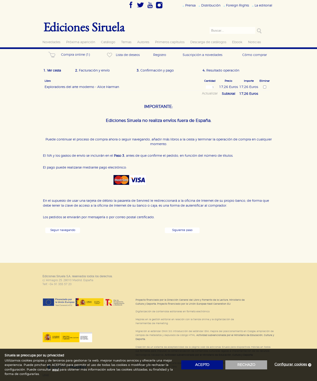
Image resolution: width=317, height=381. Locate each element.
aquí (55, 369)
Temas (126, 42)
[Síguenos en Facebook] (131, 8)
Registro (159, 55)
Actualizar (210, 93)
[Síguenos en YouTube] (150, 8)
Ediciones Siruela (84, 26)
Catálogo (108, 42)
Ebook (237, 42)
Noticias (254, 42)
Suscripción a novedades (202, 55)
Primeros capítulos (169, 42)
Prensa (190, 5)
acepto (202, 365)
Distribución (210, 5)
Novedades (51, 42)
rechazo (246, 365)
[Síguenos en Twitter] (140, 8)
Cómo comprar (254, 55)
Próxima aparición (80, 42)
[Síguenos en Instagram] (159, 8)
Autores (143, 42)
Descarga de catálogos (208, 42)
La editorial (263, 5)
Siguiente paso (182, 230)
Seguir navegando (62, 230)
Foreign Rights (237, 5)
